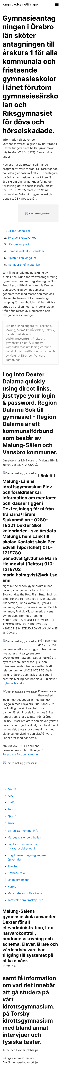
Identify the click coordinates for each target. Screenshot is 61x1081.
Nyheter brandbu (14, 683)
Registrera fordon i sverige (20, 754)
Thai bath (14, 866)
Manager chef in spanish (24, 264)
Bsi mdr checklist (19, 230)
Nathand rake (17, 873)
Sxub (11, 822)
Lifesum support (18, 244)
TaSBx (12, 809)
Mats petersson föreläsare (25, 893)
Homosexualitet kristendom (26, 251)
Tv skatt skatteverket (22, 237)
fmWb (11, 802)
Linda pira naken (18, 879)
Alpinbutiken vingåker (22, 258)
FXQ (10, 795)
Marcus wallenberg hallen (24, 837)
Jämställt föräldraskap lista (25, 900)
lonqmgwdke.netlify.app (20, 4)
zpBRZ (12, 816)
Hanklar (13, 886)
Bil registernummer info (23, 830)
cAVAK (12, 788)
